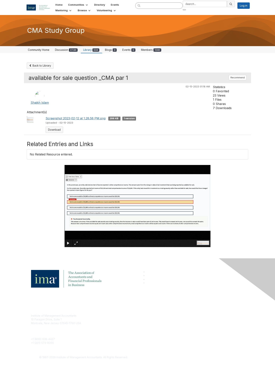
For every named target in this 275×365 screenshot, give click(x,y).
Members (150, 49)
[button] (78, 4)
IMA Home (109, 315)
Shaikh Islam (40, 102)
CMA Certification (113, 321)
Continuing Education (116, 326)
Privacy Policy (183, 326)
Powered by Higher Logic (191, 357)
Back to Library (41, 65)
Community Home (38, 49)
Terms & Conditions (187, 321)
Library (90, 49)
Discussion (65, 49)
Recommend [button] (237, 77)
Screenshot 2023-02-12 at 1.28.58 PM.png (76, 118)
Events (128, 49)
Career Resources (114, 332)
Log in (243, 5)
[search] (139, 5)
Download (54, 129)
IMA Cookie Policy (186, 315)
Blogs (110, 49)
